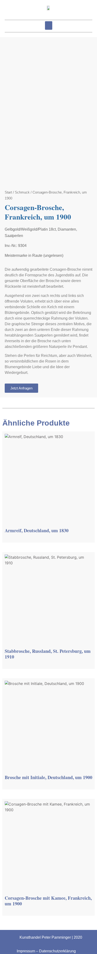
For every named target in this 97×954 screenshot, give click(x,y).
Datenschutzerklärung (57, 951)
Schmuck (22, 192)
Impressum (26, 951)
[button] (48, 25)
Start (8, 192)
